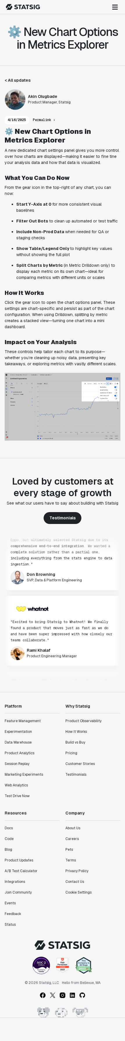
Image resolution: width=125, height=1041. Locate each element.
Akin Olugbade (42, 96)
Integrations (15, 881)
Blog (8, 849)
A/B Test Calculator (21, 871)
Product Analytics (19, 753)
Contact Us (74, 881)
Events (10, 903)
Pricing (71, 753)
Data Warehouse (18, 742)
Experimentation (18, 731)
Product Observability (83, 721)
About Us (72, 828)
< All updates (18, 80)
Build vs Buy (75, 742)
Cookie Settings (78, 892)
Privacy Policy (76, 871)
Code (9, 839)
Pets (69, 849)
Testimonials (62, 517)
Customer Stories (80, 763)
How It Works (76, 731)
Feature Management (23, 721)
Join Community (18, 892)
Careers (72, 839)
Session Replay (17, 763)
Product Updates (19, 860)
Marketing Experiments (24, 774)
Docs (9, 828)
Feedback (13, 914)
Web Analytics (16, 785)
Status (10, 924)
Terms (70, 860)
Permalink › (44, 120)
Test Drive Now (17, 796)
